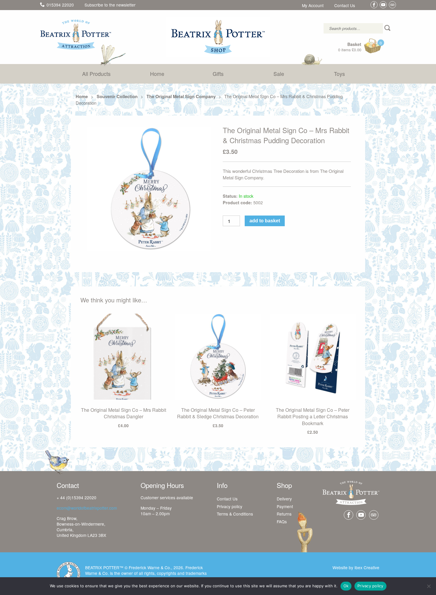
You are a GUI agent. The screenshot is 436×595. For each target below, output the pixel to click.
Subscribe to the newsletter (110, 5)
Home (157, 73)
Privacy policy (229, 507)
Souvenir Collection (117, 96)
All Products (96, 73)
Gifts (218, 73)
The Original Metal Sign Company (181, 96)
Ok (346, 585)
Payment (285, 507)
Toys (339, 73)
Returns (284, 514)
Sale (278, 73)
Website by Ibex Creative (355, 567)
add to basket (264, 220)
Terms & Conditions (235, 514)
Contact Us (344, 6)
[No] (429, 586)
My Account (313, 6)
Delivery (284, 499)
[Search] (387, 28)
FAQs (282, 522)
